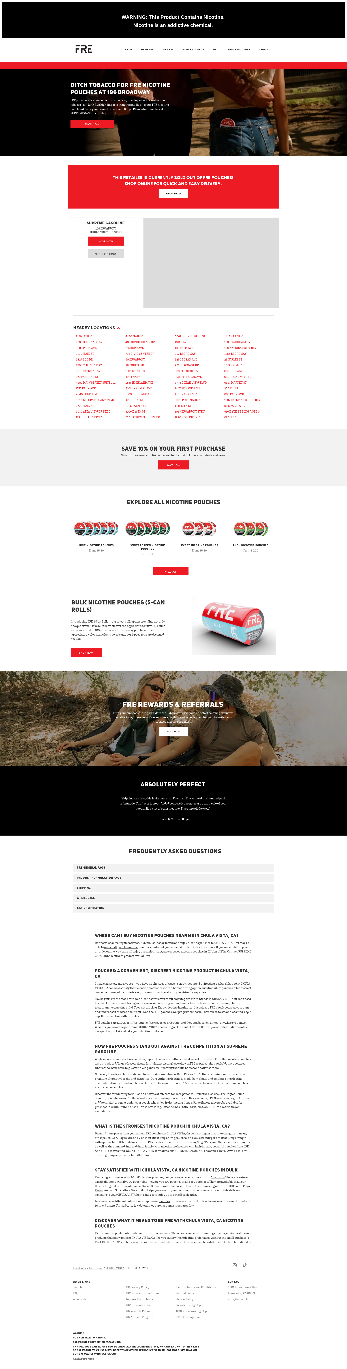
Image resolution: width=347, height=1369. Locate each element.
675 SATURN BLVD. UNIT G (142, 417)
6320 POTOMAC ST (187, 400)
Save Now (173, 465)
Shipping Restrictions (139, 1299)
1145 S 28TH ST (234, 336)
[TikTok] (245, 1268)
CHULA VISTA (115, 1268)
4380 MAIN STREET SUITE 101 (95, 382)
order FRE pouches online (121, 947)
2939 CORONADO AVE (90, 342)
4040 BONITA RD (87, 394)
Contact (265, 49)
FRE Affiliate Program (139, 1317)
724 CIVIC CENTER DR (139, 353)
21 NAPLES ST (233, 359)
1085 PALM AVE (135, 405)
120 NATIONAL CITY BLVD (241, 347)
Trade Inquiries (239, 49)
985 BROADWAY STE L (238, 376)
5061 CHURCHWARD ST (190, 336)
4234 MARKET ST (136, 376)
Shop (128, 49)
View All (171, 572)
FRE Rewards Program (139, 1311)
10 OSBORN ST (233, 365)
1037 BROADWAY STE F (190, 411)
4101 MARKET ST (186, 394)
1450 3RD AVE (134, 347)
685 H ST (230, 417)
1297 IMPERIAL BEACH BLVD (243, 400)
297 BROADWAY (185, 353)
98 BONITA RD (134, 365)
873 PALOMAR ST (87, 376)
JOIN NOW (173, 731)
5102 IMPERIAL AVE (138, 388)
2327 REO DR (84, 359)
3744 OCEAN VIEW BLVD (191, 382)
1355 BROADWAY (235, 353)
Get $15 (168, 49)
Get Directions (106, 254)
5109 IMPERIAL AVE (89, 371)
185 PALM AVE (184, 347)
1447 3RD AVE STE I (187, 388)
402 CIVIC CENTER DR (140, 342)
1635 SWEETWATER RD (239, 342)
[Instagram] (234, 1268)
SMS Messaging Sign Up (191, 1311)
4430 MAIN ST (134, 336)
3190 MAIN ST (85, 353)
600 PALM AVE (234, 394)
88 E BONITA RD (234, 405)
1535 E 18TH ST (135, 371)
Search (77, 1287)
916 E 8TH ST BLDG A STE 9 (242, 411)
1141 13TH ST (183, 405)
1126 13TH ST (84, 336)
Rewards (147, 49)
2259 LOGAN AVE (186, 359)
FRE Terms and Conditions (142, 1293)
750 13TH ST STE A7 (89, 365)
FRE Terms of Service (138, 1305)
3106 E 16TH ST (135, 411)
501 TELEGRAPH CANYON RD (95, 400)
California (96, 1268)
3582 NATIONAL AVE (188, 376)
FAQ (216, 49)
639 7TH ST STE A (186, 371)
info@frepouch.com (241, 1299)
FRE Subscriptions (188, 1317)
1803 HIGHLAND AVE (139, 394)
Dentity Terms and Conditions (196, 1287)
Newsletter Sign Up (188, 1305)
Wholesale (80, 1299)
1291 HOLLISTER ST (89, 417)
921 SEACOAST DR (187, 365)
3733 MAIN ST (85, 405)
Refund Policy (185, 1293)
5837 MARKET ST (235, 382)
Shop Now (92, 124)
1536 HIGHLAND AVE (139, 382)
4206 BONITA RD (136, 400)
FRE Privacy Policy (137, 1287)
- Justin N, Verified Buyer (173, 819)
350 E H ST (231, 388)
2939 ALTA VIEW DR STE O (93, 411)
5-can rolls (218, 1177)
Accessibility (184, 1299)
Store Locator (193, 49)
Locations (79, 1268)
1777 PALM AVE (86, 388)
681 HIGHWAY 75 (235, 371)
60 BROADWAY (135, 359)
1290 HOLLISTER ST (188, 417)
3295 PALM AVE (86, 347)
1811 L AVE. (182, 342)
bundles (164, 1201)
